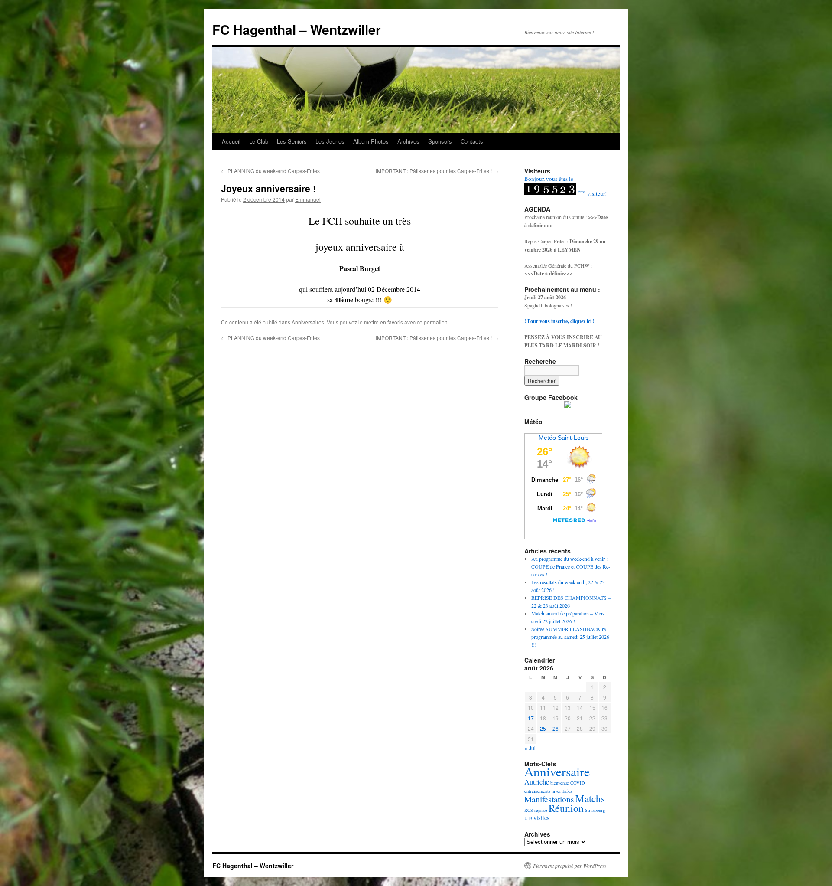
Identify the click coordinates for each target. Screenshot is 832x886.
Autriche (536, 782)
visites (541, 818)
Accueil (231, 141)
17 (531, 718)
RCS (528, 810)
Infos (567, 791)
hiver (556, 791)
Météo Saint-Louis (563, 437)
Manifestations (549, 799)
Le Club (258, 141)
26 (555, 728)
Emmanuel (308, 199)
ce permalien (432, 322)
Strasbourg (595, 810)
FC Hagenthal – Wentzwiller (296, 29)
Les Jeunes (329, 141)
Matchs (590, 798)
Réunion (566, 808)
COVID (577, 783)
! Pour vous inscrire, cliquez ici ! (559, 321)
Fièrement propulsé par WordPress (569, 865)
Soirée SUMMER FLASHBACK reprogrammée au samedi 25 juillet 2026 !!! (570, 636)
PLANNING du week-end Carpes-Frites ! (271, 170)
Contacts (472, 141)
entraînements (537, 791)
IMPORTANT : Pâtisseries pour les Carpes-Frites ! (437, 170)
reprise (540, 810)
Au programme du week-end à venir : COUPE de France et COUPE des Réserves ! (570, 566)
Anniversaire (557, 771)
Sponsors (440, 141)
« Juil (530, 748)
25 (543, 728)
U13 (528, 818)
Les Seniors (292, 141)
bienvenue (559, 783)
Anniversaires (308, 322)
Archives (408, 141)
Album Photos (371, 141)
